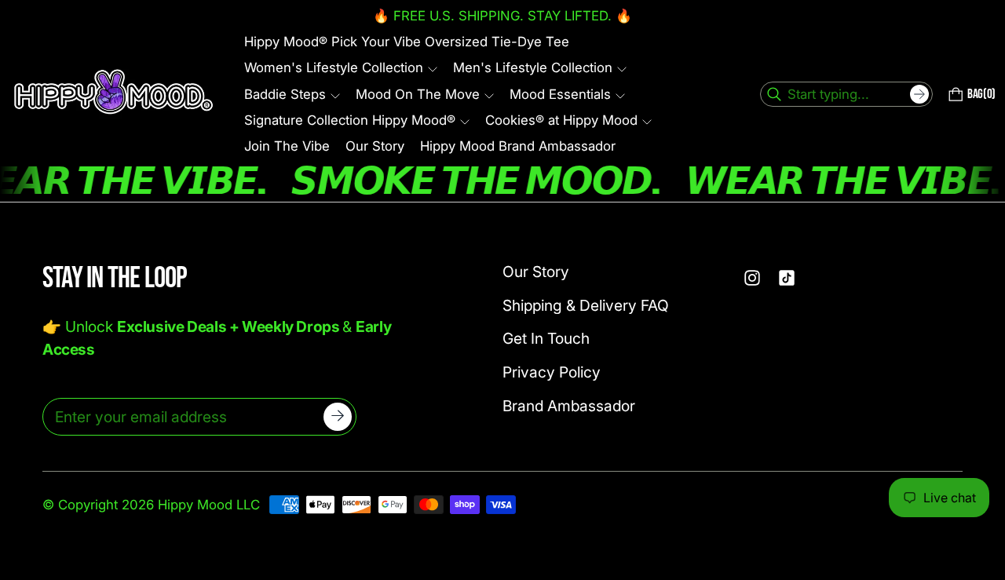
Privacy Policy (551, 372)
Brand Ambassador (568, 405)
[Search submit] (919, 94)
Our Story (535, 271)
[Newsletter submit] (337, 417)
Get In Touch (546, 338)
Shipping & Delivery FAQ (585, 305)
